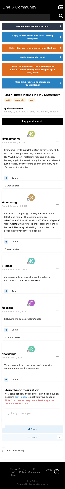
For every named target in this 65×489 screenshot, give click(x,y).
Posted (14, 142)
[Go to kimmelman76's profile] (31, 134)
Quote (15, 178)
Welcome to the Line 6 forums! (32, 26)
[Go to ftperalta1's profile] (31, 303)
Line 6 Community (19, 7)
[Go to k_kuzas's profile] (31, 261)
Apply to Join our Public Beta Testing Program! (32, 37)
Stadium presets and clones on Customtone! (32, 83)
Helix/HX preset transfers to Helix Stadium (32, 48)
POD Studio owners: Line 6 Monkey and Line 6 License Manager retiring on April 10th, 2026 (32, 69)
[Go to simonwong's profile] (31, 197)
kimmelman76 (15, 108)
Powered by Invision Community (32, 484)
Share (33, 429)
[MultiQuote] (6, 178)
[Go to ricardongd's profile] (31, 349)
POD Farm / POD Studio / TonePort (41, 111)
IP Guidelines (34, 471)
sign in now (21, 397)
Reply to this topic (32, 121)
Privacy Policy (22, 471)
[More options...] (57, 141)
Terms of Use (13, 472)
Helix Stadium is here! (32, 57)
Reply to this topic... (21, 413)
